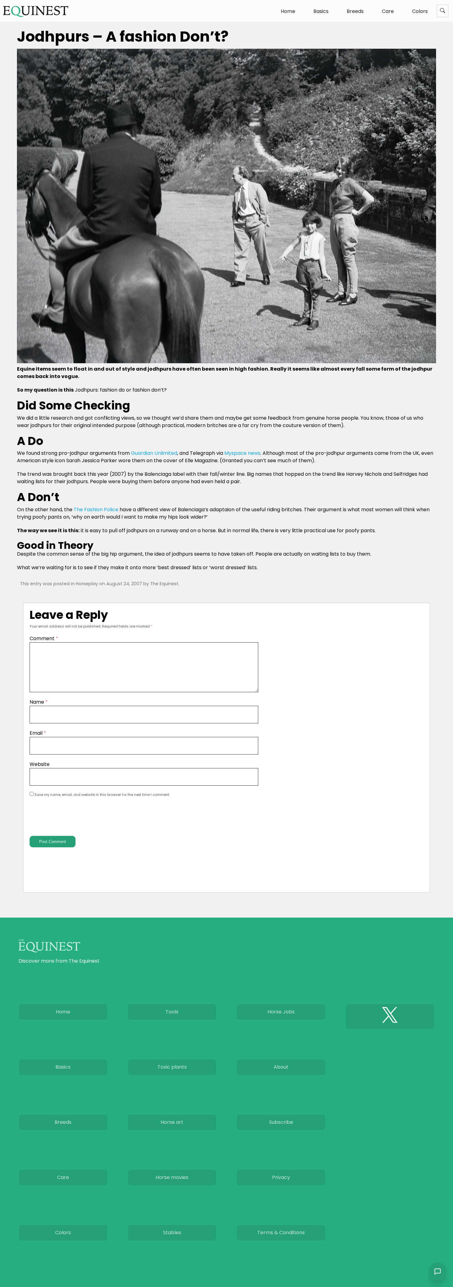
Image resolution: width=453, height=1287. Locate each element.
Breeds (355, 11)
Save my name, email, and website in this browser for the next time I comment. (102, 794)
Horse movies (172, 1177)
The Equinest (164, 584)
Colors (420, 11)
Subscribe (281, 1122)
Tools (171, 1011)
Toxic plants (172, 1067)
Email (38, 733)
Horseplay (87, 584)
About (281, 1067)
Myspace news (242, 453)
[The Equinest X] (390, 1017)
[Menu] (442, 11)
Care (388, 11)
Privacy (281, 1177)
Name (39, 701)
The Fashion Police (96, 509)
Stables (172, 1232)
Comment (44, 638)
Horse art (172, 1122)
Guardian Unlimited (154, 453)
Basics (321, 11)
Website (40, 764)
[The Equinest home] (35, 11)
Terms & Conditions (281, 1232)
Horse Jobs (281, 1011)
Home (288, 11)
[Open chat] (437, 1271)
